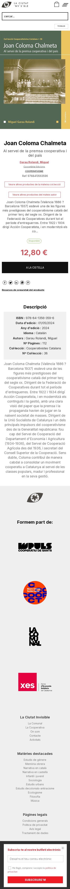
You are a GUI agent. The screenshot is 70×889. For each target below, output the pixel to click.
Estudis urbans (35, 784)
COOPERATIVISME (34, 171)
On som (35, 731)
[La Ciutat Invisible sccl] (15, 5)
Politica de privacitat (35, 824)
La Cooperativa (35, 727)
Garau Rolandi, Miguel (34, 162)
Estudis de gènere (35, 759)
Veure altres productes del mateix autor (35, 194)
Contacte (35, 735)
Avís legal (35, 828)
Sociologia (35, 780)
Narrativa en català (35, 768)
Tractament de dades (35, 833)
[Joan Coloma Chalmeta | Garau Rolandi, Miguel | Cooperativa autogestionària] (35, 80)
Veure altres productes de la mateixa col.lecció (34, 184)
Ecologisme (35, 792)
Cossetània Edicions (34, 166)
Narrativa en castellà (35, 772)
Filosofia (35, 796)
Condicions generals (35, 820)
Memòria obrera (35, 763)
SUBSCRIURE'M (35, 879)
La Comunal (35, 723)
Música (35, 800)
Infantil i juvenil (35, 776)
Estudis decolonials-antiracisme (35, 788)
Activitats (35, 739)
